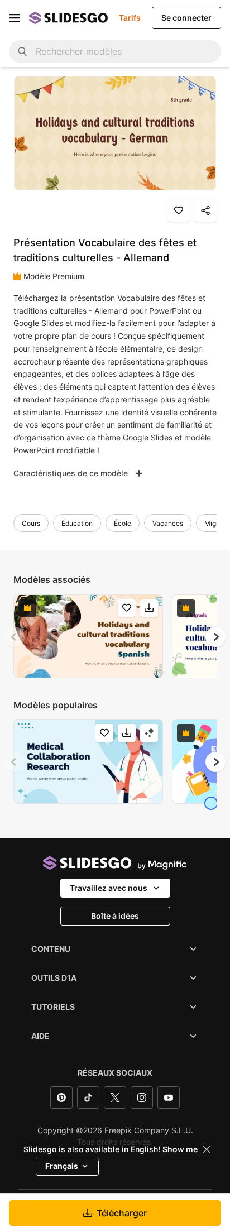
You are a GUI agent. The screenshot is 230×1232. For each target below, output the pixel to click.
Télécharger (122, 1213)
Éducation (77, 523)
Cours (31, 523)
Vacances (167, 523)
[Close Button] (206, 1149)
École (122, 523)
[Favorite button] (178, 210)
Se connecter (186, 17)
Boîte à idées (115, 916)
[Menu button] (14, 17)
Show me (180, 1149)
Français (61, 1166)
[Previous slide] (14, 637)
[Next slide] (215, 637)
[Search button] (22, 51)
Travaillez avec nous (108, 888)
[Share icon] (205, 210)
